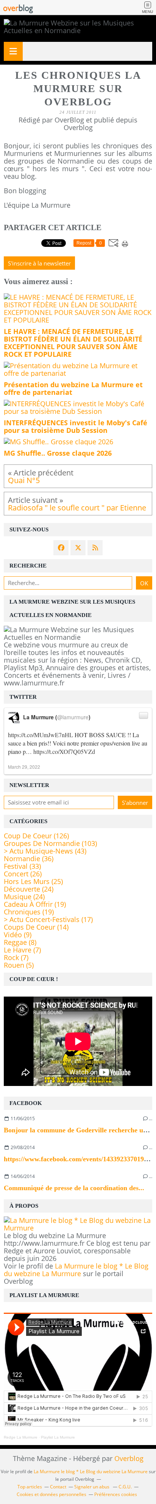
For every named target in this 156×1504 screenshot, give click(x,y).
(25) (33, 881)
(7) (22, 949)
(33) (22, 866)
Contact (58, 1486)
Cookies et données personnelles (51, 1494)
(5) (19, 965)
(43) (45, 850)
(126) (36, 835)
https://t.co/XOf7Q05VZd (64, 751)
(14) (36, 927)
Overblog (129, 1458)
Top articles (29, 1486)
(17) (48, 919)
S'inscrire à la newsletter (39, 263)
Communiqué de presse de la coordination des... (74, 1188)
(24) (28, 888)
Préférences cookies (115, 1494)
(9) (17, 934)
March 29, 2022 (24, 766)
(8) (20, 942)
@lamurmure (73, 717)
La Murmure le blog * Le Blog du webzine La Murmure (76, 1269)
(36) (28, 858)
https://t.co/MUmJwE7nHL (40, 735)
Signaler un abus (92, 1486)
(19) (35, 904)
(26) (23, 873)
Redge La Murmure (20, 1437)
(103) (50, 843)
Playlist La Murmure (58, 1437)
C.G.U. (125, 1486)
